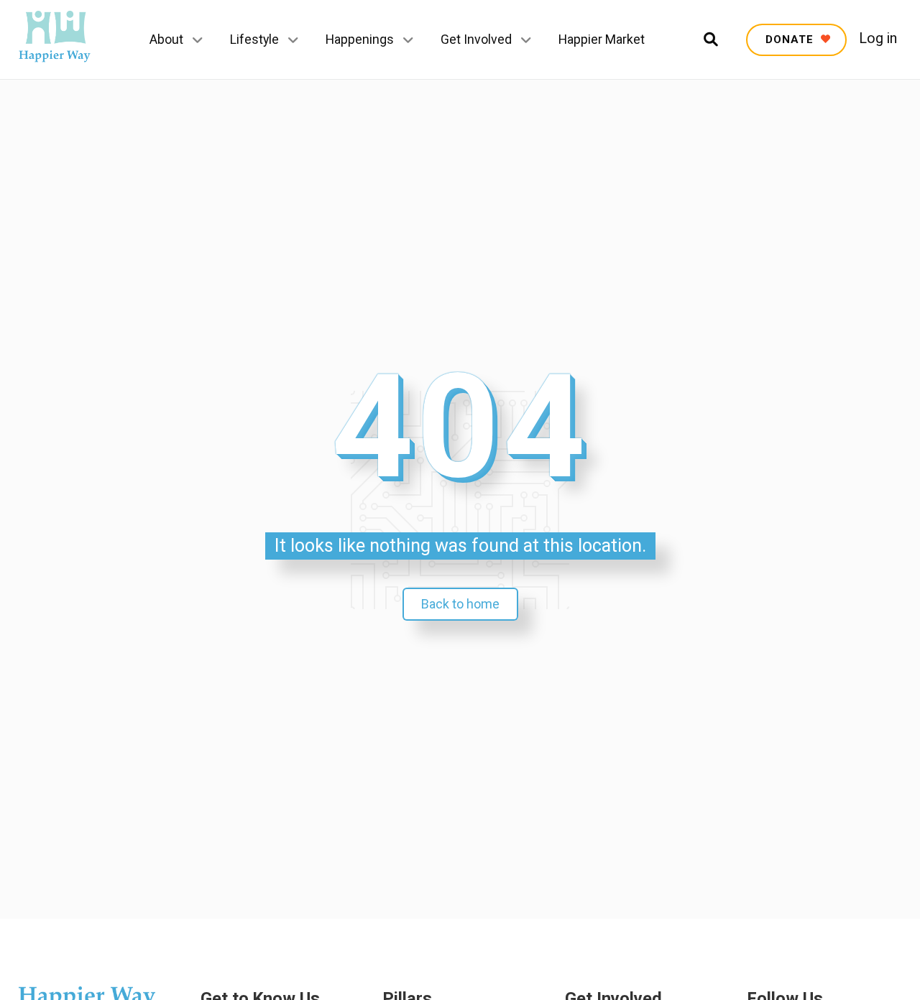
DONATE (791, 39)
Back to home (460, 603)
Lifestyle (254, 39)
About (166, 39)
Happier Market (601, 39)
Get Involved (476, 39)
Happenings (360, 39)
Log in (878, 39)
